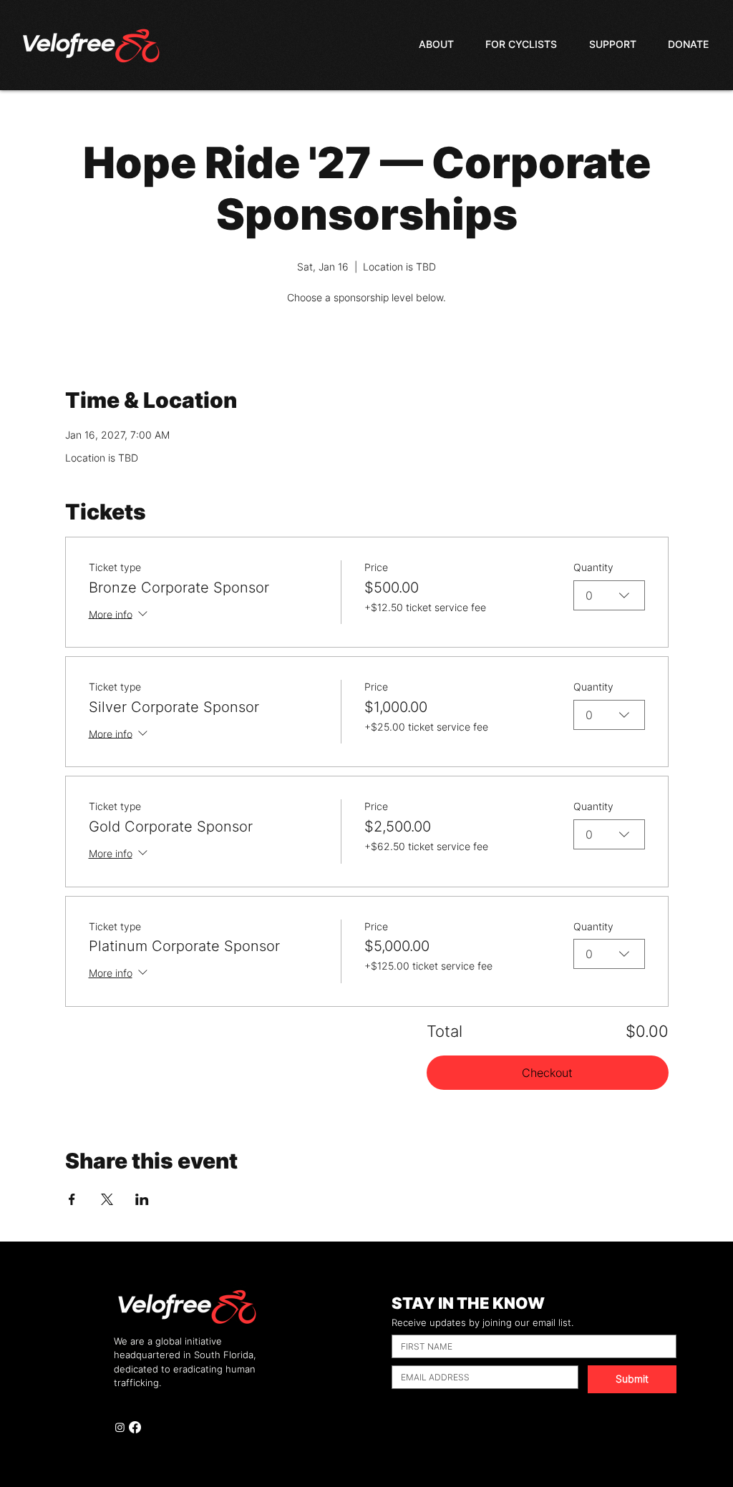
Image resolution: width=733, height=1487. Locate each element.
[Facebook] (135, 1427)
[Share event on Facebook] (72, 1199)
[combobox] (609, 595)
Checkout (547, 1073)
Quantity (593, 567)
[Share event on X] (107, 1199)
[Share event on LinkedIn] (142, 1199)
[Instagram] (120, 1427)
